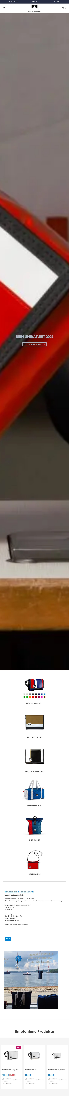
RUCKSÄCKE (34, 840)
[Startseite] (34, 7)
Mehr (8, 939)
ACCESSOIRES (34, 874)
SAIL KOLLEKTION (34, 737)
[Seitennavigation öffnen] (7, 8)
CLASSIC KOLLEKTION (34, 771)
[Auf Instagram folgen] (58, 2)
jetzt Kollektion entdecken (34, 344)
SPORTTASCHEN (34, 805)
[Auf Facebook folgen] (54, 2)
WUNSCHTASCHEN (34, 703)
